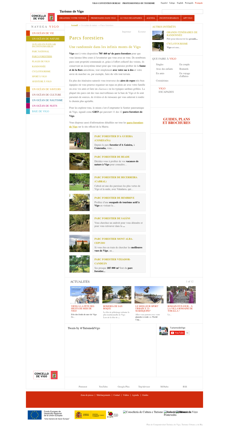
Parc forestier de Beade (112, 157)
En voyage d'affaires (184, 75)
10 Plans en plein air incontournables (44, 45)
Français (199, 3)
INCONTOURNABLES (169, 18)
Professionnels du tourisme (139, 3)
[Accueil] (42, 17)
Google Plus (124, 386)
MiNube (164, 386)
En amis (160, 73)
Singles (159, 64)
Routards (183, 68)
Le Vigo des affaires (131, 18)
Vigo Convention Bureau (106, 3)
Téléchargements (103, 395)
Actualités (80, 281)
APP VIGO (187, 18)
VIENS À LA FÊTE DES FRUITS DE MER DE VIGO (82, 308)
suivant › (195, 281)
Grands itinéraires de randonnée (182, 34)
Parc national (40, 51)
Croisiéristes (162, 80)
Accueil (74, 25)
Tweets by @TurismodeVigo (84, 328)
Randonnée (39, 66)
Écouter (142, 31)
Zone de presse (87, 395)
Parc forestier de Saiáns (112, 218)
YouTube (103, 386)
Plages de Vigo (41, 61)
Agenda (151, 18)
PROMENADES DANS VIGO (103, 18)
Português (189, 3)
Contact (116, 395)
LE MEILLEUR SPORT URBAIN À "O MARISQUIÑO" (146, 308)
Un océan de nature (89, 25)
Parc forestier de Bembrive (114, 198)
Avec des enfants (164, 68)
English (180, 3)
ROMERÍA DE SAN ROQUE (112, 307)
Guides (145, 395)
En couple (184, 64)
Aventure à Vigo (42, 81)
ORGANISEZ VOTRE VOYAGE (72, 18)
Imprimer (126, 31)
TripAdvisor (144, 386)
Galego (172, 3)
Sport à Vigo (39, 76)
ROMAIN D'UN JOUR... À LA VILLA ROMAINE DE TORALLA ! (180, 308)
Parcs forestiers (42, 56)
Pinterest (83, 386)
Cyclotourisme (41, 71)
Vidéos (126, 395)
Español (164, 3)
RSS (185, 386)
